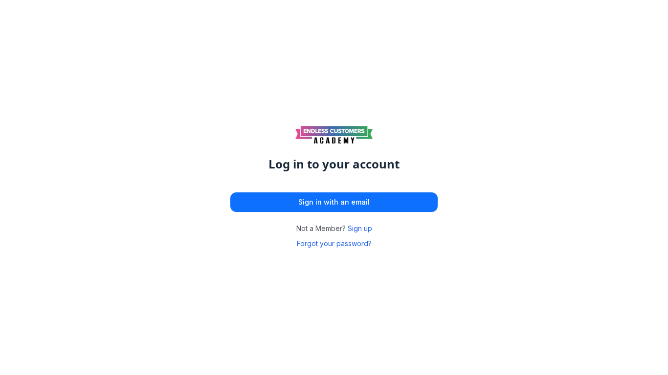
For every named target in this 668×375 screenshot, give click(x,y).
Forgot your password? (334, 243)
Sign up (360, 228)
